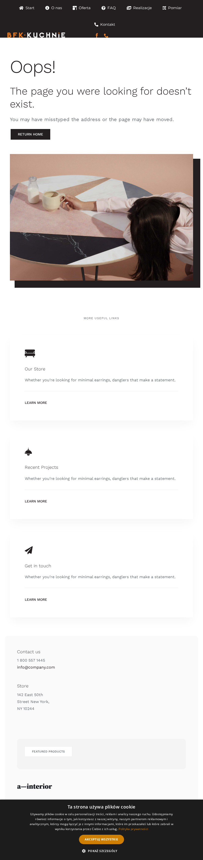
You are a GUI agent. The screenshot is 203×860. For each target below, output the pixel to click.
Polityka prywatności (133, 829)
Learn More (36, 403)
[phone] (106, 35)
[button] (101, 851)
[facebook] (97, 35)
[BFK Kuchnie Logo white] (36, 34)
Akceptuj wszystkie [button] (101, 839)
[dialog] (101, 830)
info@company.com (36, 667)
